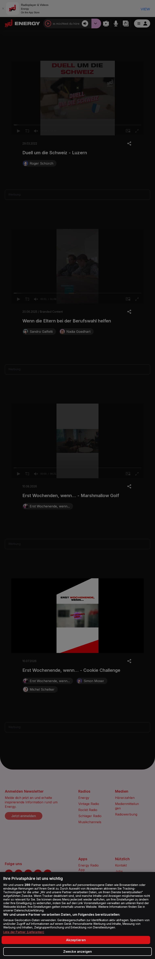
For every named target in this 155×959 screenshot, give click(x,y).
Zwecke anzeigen (77, 951)
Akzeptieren (76, 940)
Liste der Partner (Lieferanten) (23, 932)
